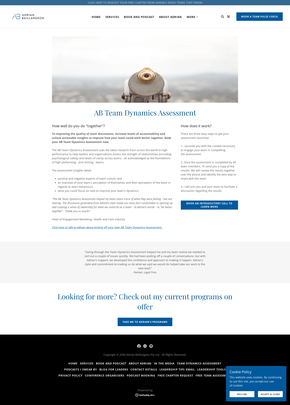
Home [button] (72, 363)
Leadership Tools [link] (211, 369)
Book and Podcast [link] (139, 17)
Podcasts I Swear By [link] (80, 369)
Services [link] (112, 17)
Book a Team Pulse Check (259, 16)
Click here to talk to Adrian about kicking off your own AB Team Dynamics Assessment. (107, 227)
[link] (28, 16)
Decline (242, 394)
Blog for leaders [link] (113, 369)
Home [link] (96, 17)
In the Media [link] (164, 363)
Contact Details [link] (143, 369)
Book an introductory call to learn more (209, 205)
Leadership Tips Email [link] (177, 369)
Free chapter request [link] (175, 375)
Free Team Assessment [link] (214, 375)
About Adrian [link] (170, 17)
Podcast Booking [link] (141, 375)
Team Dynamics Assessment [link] (199, 363)
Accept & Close (270, 394)
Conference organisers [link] (104, 375)
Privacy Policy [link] (70, 375)
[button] (192, 17)
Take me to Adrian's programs (145, 322)
